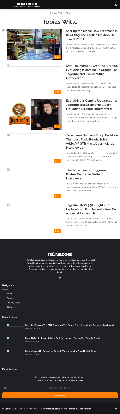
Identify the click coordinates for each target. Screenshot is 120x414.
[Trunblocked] (26, 4)
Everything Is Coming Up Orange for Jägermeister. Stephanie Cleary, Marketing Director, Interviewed (92, 105)
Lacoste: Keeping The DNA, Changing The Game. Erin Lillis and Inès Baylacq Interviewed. (69, 325)
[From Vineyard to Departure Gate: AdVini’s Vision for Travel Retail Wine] (15, 355)
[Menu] (8, 5)
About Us (11, 307)
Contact (10, 298)
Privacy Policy (13, 302)
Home (55, 13)
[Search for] (116, 5)
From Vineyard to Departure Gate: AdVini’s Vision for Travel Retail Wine (60, 351)
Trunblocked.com (51, 409)
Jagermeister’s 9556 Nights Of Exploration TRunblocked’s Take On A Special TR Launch (91, 209)
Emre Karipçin (84, 409)
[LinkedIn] (60, 278)
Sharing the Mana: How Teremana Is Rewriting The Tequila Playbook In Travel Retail (92, 35)
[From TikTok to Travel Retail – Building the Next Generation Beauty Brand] (15, 342)
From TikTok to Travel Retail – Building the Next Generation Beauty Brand (62, 338)
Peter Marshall (10, 30)
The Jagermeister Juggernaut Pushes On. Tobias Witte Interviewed (87, 174)
